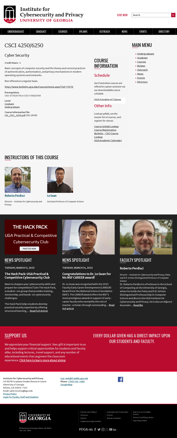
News (124, 31)
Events (143, 31)
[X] (99, 429)
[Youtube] (110, 429)
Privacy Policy (10, 394)
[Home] (43, 13)
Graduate (41, 31)
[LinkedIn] (114, 429)
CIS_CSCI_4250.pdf (15, 115)
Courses (62, 31)
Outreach (104, 31)
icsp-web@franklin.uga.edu (74, 378)
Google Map (66, 384)
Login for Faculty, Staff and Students (20, 397)
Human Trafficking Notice (143, 417)
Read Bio (138, 305)
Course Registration (105, 130)
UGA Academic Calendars (108, 140)
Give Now (122, 15)
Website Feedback (114, 418)
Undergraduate (16, 31)
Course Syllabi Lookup (106, 126)
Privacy (110, 415)
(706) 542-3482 (76, 381)
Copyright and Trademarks (117, 412)
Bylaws (83, 31)
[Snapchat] (106, 429)
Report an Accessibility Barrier (142, 413)
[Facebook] (95, 429)
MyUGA (83, 418)
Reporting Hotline (140, 421)
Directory (164, 31)
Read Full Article (39, 310)
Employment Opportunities (90, 421)
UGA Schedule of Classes (107, 99)
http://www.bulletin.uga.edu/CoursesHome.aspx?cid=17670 (39, 86)
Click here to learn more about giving (42, 360)
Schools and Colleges (88, 412)
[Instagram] (103, 429)
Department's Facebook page (120, 379)
